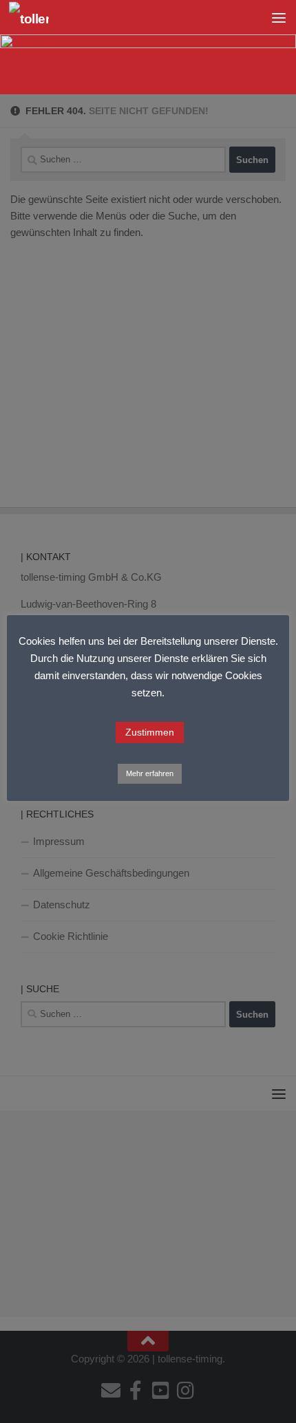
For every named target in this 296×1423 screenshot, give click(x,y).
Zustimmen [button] (149, 732)
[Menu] (279, 17)
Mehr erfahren (149, 773)
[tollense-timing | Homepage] (36, 17)
